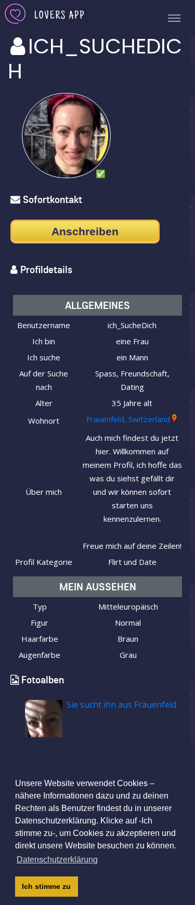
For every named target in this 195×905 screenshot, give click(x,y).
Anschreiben (85, 231)
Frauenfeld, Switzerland (128, 419)
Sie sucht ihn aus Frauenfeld (121, 704)
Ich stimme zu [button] (46, 886)
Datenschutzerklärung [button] (57, 859)
